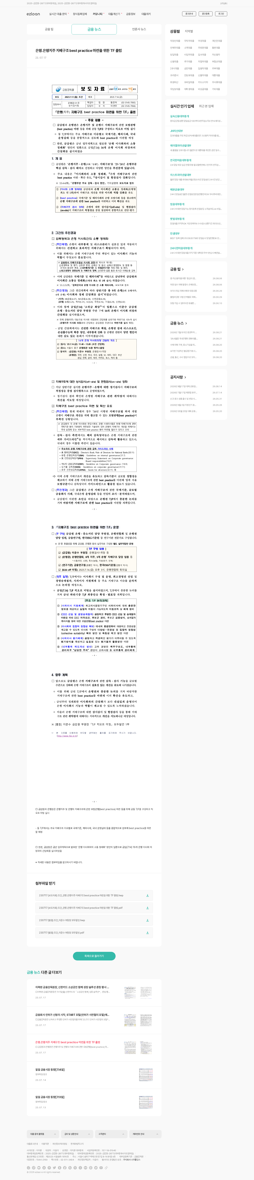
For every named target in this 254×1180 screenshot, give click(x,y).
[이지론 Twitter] (54, 1167)
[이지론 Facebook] (65, 1167)
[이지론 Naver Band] (70, 1167)
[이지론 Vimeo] (96, 1167)
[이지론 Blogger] (28, 1167)
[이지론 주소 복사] (106, 1167)
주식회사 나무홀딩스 (131, 1159)
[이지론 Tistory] (75, 1167)
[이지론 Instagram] (33, 1167)
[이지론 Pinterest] (49, 1167)
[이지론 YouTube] (101, 1167)
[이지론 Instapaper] (80, 1167)
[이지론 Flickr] (85, 1167)
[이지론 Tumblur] (59, 1167)
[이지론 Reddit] (44, 1167)
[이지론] (33, 13)
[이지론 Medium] (39, 1167)
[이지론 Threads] (90, 1167)
